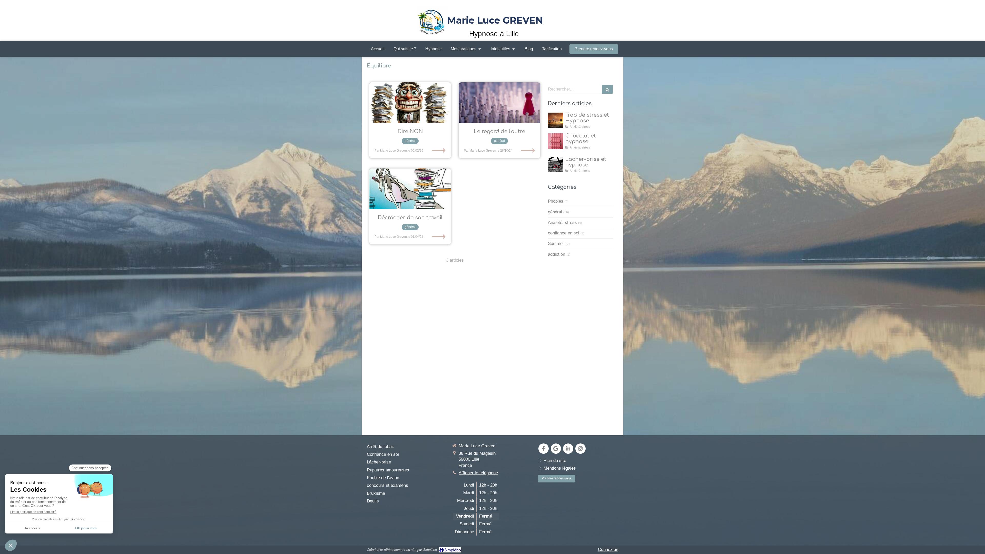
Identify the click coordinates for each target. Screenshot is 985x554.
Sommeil (556, 243)
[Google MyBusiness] (556, 448)
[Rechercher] (607, 89)
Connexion (608, 549)
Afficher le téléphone (478, 472)
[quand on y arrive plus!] (410, 189)
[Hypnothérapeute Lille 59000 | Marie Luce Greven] (432, 20)
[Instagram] (580, 448)
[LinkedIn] (568, 448)
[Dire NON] (410, 102)
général (555, 212)
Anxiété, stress (562, 222)
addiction (556, 254)
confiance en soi (563, 233)
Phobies (555, 201)
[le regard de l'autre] (499, 102)
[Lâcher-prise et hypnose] (555, 164)
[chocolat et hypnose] (555, 141)
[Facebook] (543, 448)
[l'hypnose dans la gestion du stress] (555, 120)
